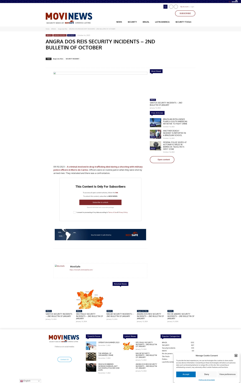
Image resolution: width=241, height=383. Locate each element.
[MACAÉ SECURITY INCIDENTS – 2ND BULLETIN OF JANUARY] (120, 299)
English (26, 381)
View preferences (227, 374)
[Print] (86, 53)
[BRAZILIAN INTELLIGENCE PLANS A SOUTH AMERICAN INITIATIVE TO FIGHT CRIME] (155, 122)
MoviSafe (75, 266)
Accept (186, 374)
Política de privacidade (207, 380)
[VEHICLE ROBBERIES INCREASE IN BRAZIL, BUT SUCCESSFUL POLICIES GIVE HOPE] (91, 367)
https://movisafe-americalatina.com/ (81, 270)
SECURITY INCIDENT (72, 59)
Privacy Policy (123, 212)
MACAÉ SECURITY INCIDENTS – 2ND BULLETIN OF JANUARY (120, 315)
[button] (236, 355)
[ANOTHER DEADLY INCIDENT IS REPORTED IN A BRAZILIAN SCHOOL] (155, 134)
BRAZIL (53, 29)
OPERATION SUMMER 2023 (108, 342)
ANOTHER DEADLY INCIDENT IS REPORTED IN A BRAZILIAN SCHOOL (174, 133)
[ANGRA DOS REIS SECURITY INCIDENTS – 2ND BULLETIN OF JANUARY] (151, 299)
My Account (184, 7)
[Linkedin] (176, 7)
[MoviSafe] (61, 271)
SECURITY (71, 35)
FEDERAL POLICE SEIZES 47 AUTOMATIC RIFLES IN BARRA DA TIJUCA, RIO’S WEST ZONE (175, 145)
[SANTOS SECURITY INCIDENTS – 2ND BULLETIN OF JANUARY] (169, 87)
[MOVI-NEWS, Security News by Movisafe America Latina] (70, 17)
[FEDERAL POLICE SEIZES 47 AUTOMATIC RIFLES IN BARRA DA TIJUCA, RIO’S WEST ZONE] (155, 145)
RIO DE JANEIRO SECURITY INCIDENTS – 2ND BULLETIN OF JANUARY (180, 316)
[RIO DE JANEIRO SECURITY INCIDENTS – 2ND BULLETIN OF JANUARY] (181, 299)
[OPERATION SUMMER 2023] (91, 346)
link (116, 193)
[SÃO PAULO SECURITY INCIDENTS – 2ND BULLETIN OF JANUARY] (90, 299)
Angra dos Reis (62, 29)
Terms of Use (112, 212)
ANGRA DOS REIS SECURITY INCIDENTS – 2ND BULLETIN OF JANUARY (150, 316)
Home (47, 29)
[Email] (74, 53)
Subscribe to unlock (100, 202)
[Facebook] (171, 7)
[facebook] (70, 274)
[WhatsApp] (68, 53)
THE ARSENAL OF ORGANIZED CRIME (105, 354)
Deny (206, 374)
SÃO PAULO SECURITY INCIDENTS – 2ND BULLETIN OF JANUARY (89, 316)
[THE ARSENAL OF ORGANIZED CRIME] (91, 356)
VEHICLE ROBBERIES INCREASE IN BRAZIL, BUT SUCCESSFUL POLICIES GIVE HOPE (108, 367)
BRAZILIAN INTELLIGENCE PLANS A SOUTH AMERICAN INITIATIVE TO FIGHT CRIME (175, 121)
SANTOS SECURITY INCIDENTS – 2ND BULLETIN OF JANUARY (166, 104)
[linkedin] (74, 274)
